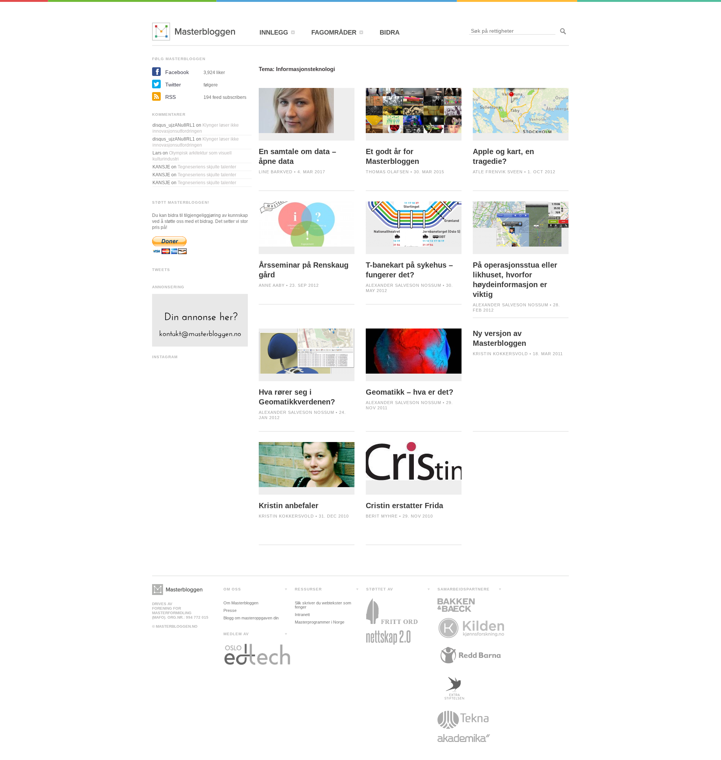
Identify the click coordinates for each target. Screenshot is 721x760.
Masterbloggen (193, 32)
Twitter (173, 85)
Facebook (177, 72)
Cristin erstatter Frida (404, 505)
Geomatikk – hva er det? (409, 392)
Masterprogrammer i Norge (319, 622)
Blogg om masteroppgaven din (251, 618)
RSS (170, 97)
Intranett (302, 614)
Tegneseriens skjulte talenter (207, 167)
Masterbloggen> (177, 589)
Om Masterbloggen (240, 603)
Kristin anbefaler (288, 505)
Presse (230, 610)
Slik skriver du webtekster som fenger (323, 605)
